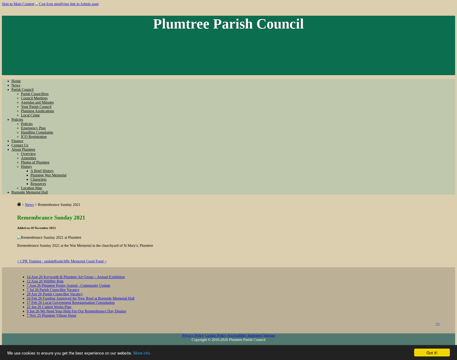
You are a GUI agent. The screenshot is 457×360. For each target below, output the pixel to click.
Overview (28, 154)
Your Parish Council (36, 107)
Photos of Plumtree (35, 162)
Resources (38, 184)
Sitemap (269, 335)
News (15, 85)
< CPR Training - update (35, 261)
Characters (38, 179)
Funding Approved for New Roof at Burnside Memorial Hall (80, 298)
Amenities (28, 158)
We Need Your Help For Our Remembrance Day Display (76, 311)
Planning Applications (37, 111)
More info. (142, 353)
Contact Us (19, 145)
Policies (17, 119)
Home (16, 81)
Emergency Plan (33, 128)
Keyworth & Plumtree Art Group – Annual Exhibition (76, 277)
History (26, 167)
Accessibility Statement (244, 335)
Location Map (31, 188)
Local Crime (30, 115)
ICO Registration (34, 137)
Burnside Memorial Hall (29, 192)
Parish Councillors (35, 94)
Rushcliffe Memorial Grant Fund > (80, 261)
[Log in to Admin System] (67, 4)
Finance (17, 141)
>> (438, 323)
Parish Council (22, 90)
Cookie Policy (215, 335)
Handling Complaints (37, 132)
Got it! (432, 352)
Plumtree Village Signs (51, 315)
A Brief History (42, 171)
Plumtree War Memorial (48, 175)
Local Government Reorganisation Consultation (71, 303)
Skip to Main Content (18, 4)
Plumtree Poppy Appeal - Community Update (68, 285)
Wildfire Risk (45, 281)
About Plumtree (23, 149)
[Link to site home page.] (19, 205)
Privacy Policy (193, 335)
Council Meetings (34, 98)
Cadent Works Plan (49, 307)
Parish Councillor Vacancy (53, 290)
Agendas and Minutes (37, 102)
